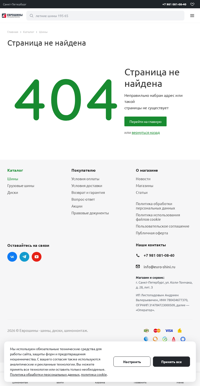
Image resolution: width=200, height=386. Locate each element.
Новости (143, 178)
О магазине (147, 170)
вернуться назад (146, 132)
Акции (76, 206)
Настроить (132, 361)
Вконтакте (12, 257)
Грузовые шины (20, 185)
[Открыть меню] (192, 15)
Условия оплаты (85, 178)
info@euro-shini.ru (159, 266)
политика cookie (94, 374)
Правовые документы (90, 212)
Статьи (142, 192)
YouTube (36, 257)
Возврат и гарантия (88, 192)
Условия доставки (86, 185)
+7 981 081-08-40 (174, 4)
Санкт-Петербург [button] (14, 4)
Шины (12, 178)
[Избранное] (192, 4)
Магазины (144, 185)
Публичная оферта (152, 232)
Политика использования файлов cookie (158, 216)
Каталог (15, 170)
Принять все (171, 361)
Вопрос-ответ (83, 199)
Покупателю (83, 170)
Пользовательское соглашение (162, 226)
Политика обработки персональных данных (155, 205)
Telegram (24, 257)
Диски (12, 192)
